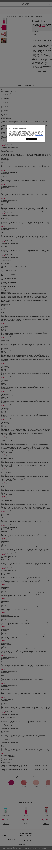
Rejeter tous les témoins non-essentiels (37, 126)
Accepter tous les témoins (31, 139)
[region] (26, 133)
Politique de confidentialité (38, 135)
